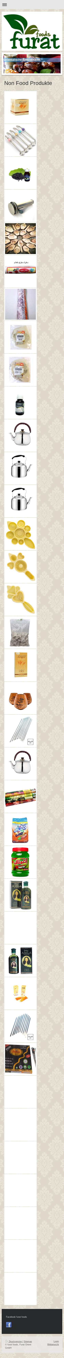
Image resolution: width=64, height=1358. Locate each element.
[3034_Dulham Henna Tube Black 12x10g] (20, 1059)
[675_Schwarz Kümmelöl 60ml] (20, 402)
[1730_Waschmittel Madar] (20, 829)
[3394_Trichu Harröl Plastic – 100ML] (20, 1240)
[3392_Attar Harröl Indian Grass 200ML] (20, 1175)
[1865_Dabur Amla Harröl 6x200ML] (20, 895)
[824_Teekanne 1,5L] (20, 468)
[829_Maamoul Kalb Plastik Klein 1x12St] (20, 599)
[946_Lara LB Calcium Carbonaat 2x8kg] (20, 632)
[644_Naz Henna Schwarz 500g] (20, 337)
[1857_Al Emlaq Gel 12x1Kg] (20, 862)
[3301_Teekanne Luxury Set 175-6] (20, 1142)
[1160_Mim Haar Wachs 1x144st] (20, 665)
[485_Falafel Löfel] (20, 206)
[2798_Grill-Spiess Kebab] (20, 1026)
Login (56, 1341)
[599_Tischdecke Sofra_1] (20, 271)
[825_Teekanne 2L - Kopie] (20, 501)
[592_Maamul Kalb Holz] (20, 238)
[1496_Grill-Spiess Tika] (20, 731)
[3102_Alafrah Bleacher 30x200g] (20, 1109)
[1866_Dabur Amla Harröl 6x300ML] (20, 912)
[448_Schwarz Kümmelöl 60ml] (20, 173)
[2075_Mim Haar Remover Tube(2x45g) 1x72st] (20, 993)
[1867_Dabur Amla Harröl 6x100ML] (20, 960)
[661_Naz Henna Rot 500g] (20, 370)
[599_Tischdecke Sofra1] (20, 304)
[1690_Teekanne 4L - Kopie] (20, 763)
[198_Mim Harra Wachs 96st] (20, 107)
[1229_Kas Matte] (20, 698)
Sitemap (28, 1341)
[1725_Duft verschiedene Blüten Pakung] (20, 796)
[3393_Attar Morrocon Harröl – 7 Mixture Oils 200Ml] (20, 1208)
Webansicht (53, 1344)
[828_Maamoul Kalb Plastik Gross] (20, 534)
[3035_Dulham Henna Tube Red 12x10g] (20, 1076)
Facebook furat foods (16, 1317)
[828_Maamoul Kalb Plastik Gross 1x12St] (20, 567)
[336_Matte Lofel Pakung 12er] (20, 140)
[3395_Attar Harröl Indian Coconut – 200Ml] (20, 1273)
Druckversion (15, 1341)
